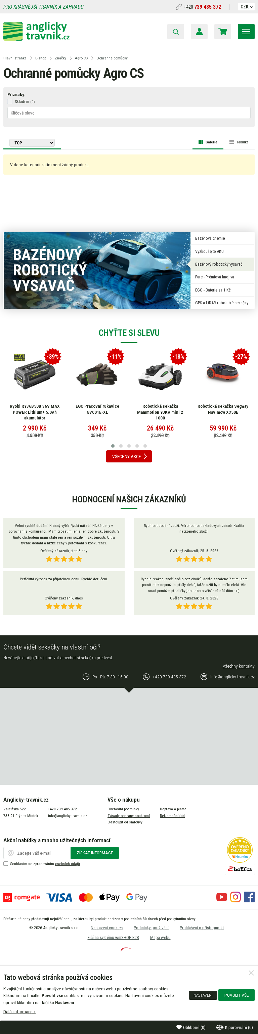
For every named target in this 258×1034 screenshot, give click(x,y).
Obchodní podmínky (123, 809)
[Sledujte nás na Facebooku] (249, 900)
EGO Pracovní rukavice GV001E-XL (97, 409)
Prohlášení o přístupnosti (202, 927)
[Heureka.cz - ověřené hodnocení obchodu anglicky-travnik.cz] (240, 861)
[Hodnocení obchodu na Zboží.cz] (240, 872)
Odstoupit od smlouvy (125, 822)
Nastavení (203, 995)
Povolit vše (236, 995)
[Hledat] (175, 31)
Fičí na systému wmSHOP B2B (113, 937)
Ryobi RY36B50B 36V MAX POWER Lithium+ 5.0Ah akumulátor (35, 411)
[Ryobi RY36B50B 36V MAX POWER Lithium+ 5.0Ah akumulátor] (34, 374)
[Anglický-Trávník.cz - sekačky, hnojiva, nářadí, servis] (36, 39)
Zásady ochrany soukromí (129, 815)
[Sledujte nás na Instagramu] (235, 900)
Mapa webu (160, 937)
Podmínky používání (151, 927)
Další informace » (19, 1011)
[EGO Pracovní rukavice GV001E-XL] (97, 374)
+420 (202, 7)
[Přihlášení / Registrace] (199, 31)
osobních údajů (67, 863)
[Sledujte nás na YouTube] (221, 900)
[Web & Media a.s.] (126, 950)
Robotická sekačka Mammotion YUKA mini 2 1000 (160, 411)
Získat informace (95, 852)
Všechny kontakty (239, 666)
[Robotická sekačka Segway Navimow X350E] (223, 374)
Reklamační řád (172, 815)
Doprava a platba (173, 809)
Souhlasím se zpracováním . (45, 863)
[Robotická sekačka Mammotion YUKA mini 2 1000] (160, 374)
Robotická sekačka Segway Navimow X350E (223, 409)
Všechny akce (126, 456)
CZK (245, 6)
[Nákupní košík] (222, 31)
